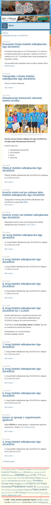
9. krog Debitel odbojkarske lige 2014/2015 (21, 260)
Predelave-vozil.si (24, 486)
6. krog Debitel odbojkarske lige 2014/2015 (21, 370)
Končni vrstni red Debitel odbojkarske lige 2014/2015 (25, 216)
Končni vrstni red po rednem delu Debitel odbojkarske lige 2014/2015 (23, 193)
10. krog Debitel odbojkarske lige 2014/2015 (22, 236)
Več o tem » (9, 88)
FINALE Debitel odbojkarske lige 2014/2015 (22, 169)
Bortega (27, 472)
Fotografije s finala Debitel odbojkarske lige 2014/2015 (18, 77)
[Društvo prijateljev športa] (17, 8)
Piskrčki (23, 484)
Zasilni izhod (5, 493)
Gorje (14, 478)
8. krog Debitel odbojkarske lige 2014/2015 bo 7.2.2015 (21, 309)
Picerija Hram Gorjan (11, 483)
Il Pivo (19, 478)
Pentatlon (38, 480)
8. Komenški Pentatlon (38, 469)
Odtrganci (29, 481)
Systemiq (14, 490)
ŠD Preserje (20, 492)
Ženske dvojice (44, 493)
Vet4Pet (43, 489)
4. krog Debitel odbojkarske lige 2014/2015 (21, 443)
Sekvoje (38, 487)
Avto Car (20, 472)
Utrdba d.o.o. (16, 502)
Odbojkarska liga (10, 36)
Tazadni (20, 490)
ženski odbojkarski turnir (11, 495)
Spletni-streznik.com (40, 502)
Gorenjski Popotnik (6, 478)
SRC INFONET (6, 490)
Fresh (44, 475)
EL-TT (37, 474)
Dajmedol (12, 475)
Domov (5, 33)
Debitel (20, 474)
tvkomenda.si (10, 66)
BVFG (44, 472)
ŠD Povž (12, 493)
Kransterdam (13, 481)
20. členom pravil (28, 427)
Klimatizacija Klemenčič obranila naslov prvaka (22, 99)
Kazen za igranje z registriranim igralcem (21, 418)
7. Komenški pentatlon (23, 469)
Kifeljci (31, 478)
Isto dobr (25, 478)
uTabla (34, 489)
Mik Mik (20, 481)
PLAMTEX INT (33, 483)
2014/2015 (23, 36)
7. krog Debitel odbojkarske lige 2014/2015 (21, 345)
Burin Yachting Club (36, 472)
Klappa (37, 478)
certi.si (5, 475)
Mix (24, 481)
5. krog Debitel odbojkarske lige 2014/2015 (21, 394)
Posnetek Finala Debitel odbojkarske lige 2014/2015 (24, 45)
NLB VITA (23, 202)
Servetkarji (45, 487)
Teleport (27, 490)
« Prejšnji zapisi (8, 461)
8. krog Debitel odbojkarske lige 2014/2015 (21, 285)
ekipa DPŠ (29, 475)
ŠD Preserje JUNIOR (32, 493)
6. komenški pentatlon (8, 469)
